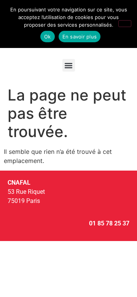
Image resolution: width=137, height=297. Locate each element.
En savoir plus (79, 37)
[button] (68, 65)
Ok (47, 37)
